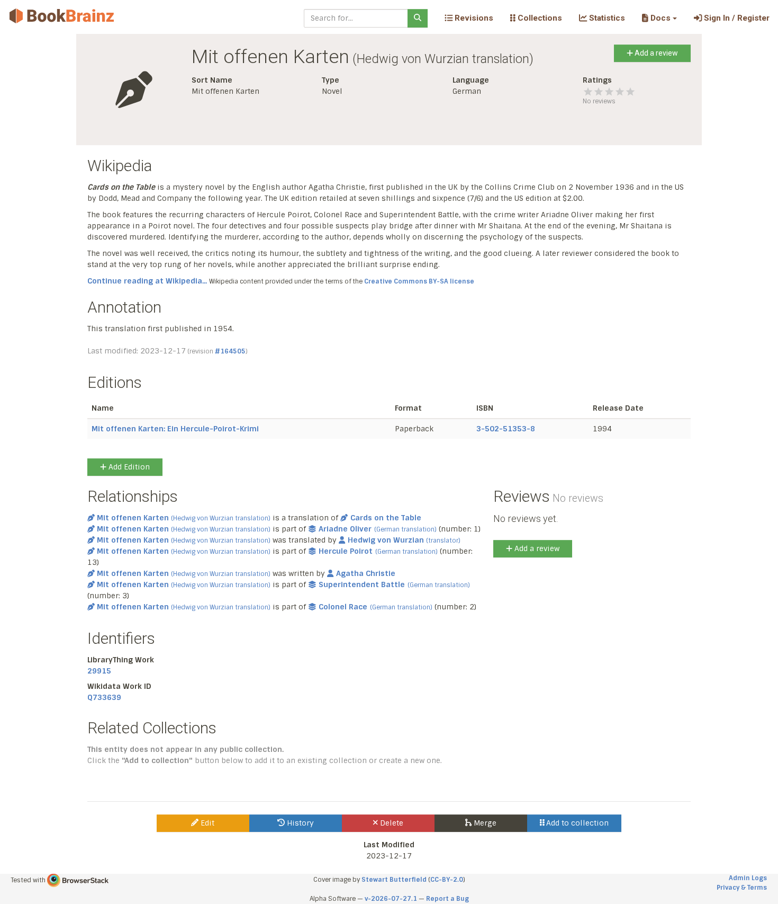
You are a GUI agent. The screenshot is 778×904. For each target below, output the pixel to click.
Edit (206, 823)
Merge (484, 823)
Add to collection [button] (576, 823)
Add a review (655, 53)
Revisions (473, 18)
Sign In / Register (736, 18)
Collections (538, 18)
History (299, 823)
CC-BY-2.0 (446, 879)
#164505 (230, 351)
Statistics (606, 18)
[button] (659, 18)
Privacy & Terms (742, 887)
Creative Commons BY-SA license (419, 281)
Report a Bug (447, 898)
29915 (99, 671)
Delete (390, 823)
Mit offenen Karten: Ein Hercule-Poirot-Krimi (175, 428)
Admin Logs (748, 878)
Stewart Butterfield (394, 879)
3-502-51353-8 (505, 428)
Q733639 (104, 697)
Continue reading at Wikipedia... (147, 281)
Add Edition (128, 467)
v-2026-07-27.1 (391, 898)
